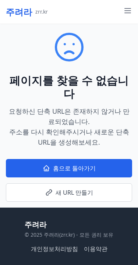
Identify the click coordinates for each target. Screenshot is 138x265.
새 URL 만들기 (74, 192)
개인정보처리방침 (54, 249)
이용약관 (95, 249)
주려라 (36, 224)
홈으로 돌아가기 (74, 168)
